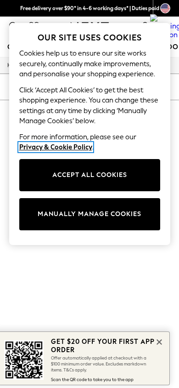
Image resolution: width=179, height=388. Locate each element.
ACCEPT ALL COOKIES (89, 175)
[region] (89, 134)
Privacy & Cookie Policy (55, 147)
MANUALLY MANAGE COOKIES (89, 214)
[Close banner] (158, 341)
